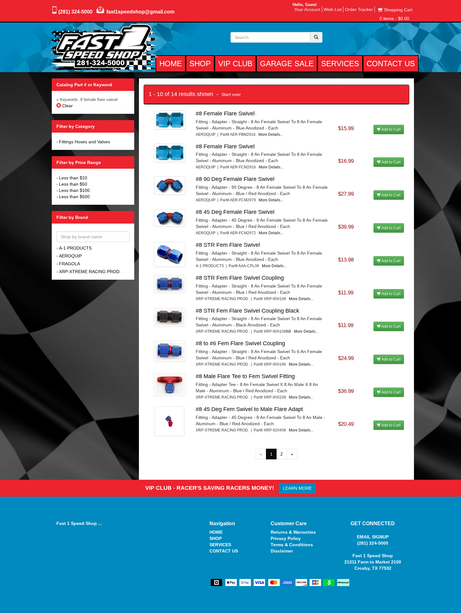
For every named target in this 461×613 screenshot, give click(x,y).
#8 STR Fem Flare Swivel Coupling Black (247, 311)
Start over (231, 94)
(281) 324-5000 (75, 11)
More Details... (270, 134)
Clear (67, 105)
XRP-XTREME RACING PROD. (90, 271)
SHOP (215, 538)
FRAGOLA (69, 263)
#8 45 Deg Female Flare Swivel (235, 212)
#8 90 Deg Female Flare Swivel (235, 179)
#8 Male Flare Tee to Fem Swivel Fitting (245, 376)
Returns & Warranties (293, 532)
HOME (216, 532)
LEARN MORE (297, 488)
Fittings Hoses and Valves (84, 141)
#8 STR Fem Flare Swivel (228, 245)
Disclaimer (282, 550)
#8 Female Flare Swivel (225, 113)
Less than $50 (73, 184)
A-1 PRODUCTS (75, 248)
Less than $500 (74, 196)
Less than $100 (74, 190)
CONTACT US (223, 550)
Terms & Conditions (292, 544)
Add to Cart (390, 129)
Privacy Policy (286, 538)
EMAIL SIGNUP (373, 536)
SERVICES (220, 544)
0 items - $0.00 (394, 18)
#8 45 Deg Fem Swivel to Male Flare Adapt (249, 409)
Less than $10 (73, 177)
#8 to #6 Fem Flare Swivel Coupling (240, 343)
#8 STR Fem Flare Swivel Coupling (240, 278)
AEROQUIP (70, 255)
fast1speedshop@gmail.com (140, 11)
